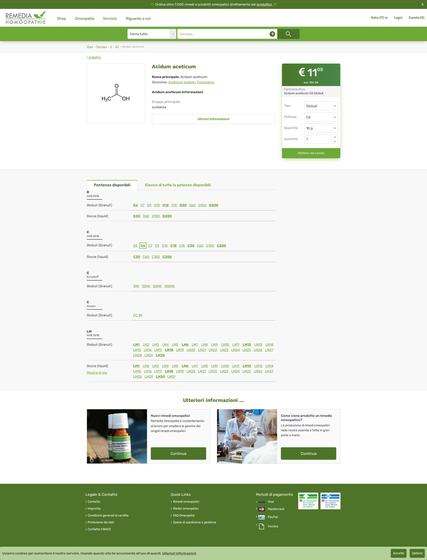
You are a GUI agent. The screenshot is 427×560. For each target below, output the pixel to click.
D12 (166, 205)
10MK (146, 286)
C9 (157, 246)
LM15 (137, 350)
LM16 (148, 350)
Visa (271, 501)
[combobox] (321, 116)
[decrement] (335, 141)
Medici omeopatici (186, 508)
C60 (200, 246)
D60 (192, 205)
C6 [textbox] (308, 117)
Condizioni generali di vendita (108, 515)
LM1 (136, 345)
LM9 (214, 345)
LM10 (225, 345)
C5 (135, 246)
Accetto (398, 553)
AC (117, 46)
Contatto (94, 501)
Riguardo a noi (138, 18)
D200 (213, 205)
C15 (182, 246)
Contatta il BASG (99, 529)
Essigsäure (205, 82)
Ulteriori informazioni (179, 553)
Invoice (273, 526)
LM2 (146, 345)
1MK (136, 286)
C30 (190, 246)
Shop (61, 18)
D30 (183, 205)
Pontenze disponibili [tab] (112, 185)
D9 (149, 205)
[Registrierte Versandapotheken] (308, 501)
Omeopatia (84, 18)
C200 (221, 246)
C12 (173, 246)
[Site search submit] (288, 34)
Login (398, 18)
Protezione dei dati (101, 522)
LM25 (246, 350)
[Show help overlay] (272, 34)
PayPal (273, 517)
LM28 (137, 355)
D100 (202, 205)
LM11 (235, 345)
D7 (143, 205)
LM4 (165, 345)
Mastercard (276, 509)
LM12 (247, 345)
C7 (150, 246)
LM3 (155, 345)
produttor (265, 4)
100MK (169, 286)
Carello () (416, 18)
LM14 (269, 345)
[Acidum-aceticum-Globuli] (116, 93)
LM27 (269, 350)
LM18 (169, 350)
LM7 (195, 345)
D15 (174, 205)
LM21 (202, 350)
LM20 (191, 350)
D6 (135, 205)
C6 (143, 246)
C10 (165, 246)
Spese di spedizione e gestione (194, 522)
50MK (157, 286)
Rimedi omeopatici (186, 501)
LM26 (258, 350)
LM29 (149, 355)
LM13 (258, 345)
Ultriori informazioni (213, 119)
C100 (210, 246)
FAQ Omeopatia (184, 515)
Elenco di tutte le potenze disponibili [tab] (178, 185)
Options (417, 553)
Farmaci (101, 46)
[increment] (335, 137)
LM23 (224, 350)
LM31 (171, 377)
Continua (178, 453)
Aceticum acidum (181, 82)
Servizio (110, 18)
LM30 (160, 355)
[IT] (25, 17)
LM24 (235, 350)
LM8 (204, 345)
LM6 (185, 345)
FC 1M (137, 315)
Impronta (94, 508)
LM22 (213, 350)
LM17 (158, 350)
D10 (157, 205)
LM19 (180, 350)
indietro (94, 57)
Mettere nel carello (311, 153)
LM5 (175, 345)
